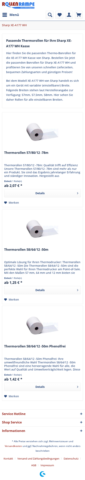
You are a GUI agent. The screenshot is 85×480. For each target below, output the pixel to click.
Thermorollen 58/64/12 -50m (26, 250)
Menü (14, 14)
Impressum (47, 465)
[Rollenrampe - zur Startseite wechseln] (18, 5)
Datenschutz (71, 458)
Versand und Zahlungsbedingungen (38, 458)
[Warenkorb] (79, 15)
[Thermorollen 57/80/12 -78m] (42, 132)
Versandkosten (13, 446)
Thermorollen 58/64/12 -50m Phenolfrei (35, 346)
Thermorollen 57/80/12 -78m (26, 153)
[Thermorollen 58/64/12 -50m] (42, 229)
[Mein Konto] (69, 15)
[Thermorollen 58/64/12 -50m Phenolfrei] (42, 325)
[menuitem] (10, 15)
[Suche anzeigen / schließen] (50, 15)
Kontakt (8, 458)
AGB (33, 465)
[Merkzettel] (59, 15)
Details (40, 193)
